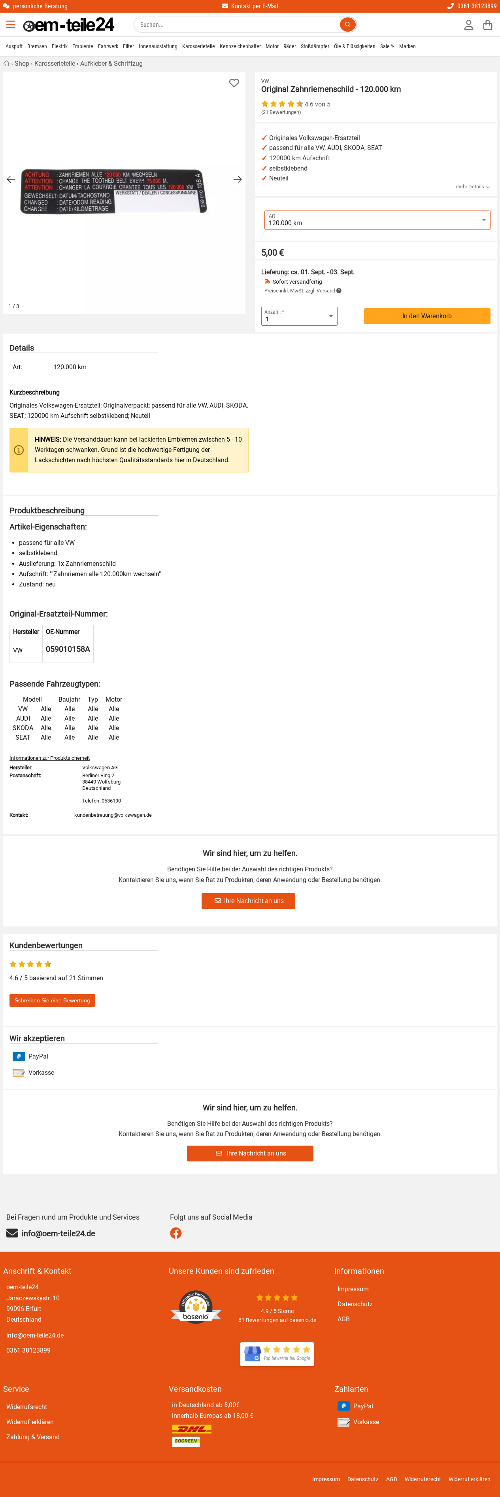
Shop (22, 63)
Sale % (387, 46)
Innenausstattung (158, 46)
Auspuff (14, 46)
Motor (272, 46)
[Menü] (11, 24)
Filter (128, 46)
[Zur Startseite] (69, 24)
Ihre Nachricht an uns (254, 900)
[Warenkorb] (488, 24)
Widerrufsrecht (26, 1407)
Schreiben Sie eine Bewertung (52, 1000)
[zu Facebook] (177, 1233)
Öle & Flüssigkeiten (354, 46)
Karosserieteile (198, 46)
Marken (407, 46)
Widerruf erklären (30, 1422)
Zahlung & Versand (33, 1437)
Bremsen (37, 46)
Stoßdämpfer (315, 46)
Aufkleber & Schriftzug (111, 63)
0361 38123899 (28, 1350)
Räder (289, 46)
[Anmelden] (469, 24)
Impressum (353, 1289)
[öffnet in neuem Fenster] (277, 1354)
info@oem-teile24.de (35, 1335)
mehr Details (470, 187)
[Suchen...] (348, 24)
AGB (344, 1319)
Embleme (82, 46)
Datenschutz (355, 1304)
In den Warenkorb (427, 316)
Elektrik (60, 46)
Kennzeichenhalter (240, 46)
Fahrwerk (108, 46)
